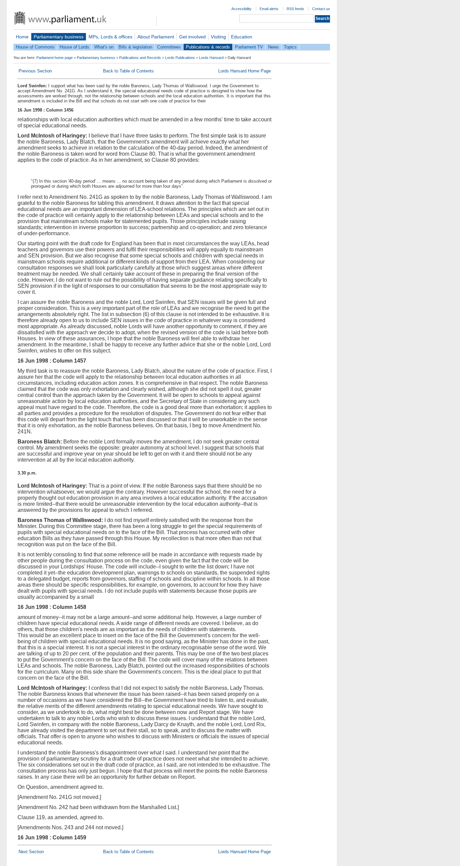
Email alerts (269, 9)
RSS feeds (295, 9)
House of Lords (74, 47)
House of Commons (35, 47)
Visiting (218, 36)
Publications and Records (140, 58)
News (273, 47)
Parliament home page (54, 58)
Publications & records (208, 47)
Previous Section (35, 70)
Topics (290, 47)
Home (22, 36)
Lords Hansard (211, 58)
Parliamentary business (59, 36)
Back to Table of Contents (128, 70)
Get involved (192, 36)
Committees (169, 47)
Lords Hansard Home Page (244, 70)
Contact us (321, 9)
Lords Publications (180, 58)
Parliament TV (249, 47)
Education (241, 36)
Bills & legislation (135, 47)
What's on (103, 47)
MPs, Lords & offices (110, 36)
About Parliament (155, 36)
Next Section (31, 851)
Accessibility (241, 9)
